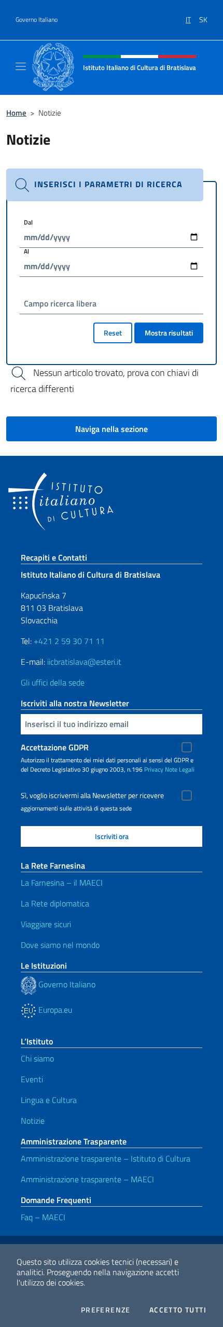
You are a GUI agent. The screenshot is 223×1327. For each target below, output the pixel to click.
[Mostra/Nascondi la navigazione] (21, 66)
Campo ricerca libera (60, 303)
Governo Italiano (37, 19)
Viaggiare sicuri (46, 924)
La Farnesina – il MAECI (62, 882)
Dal (28, 222)
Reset (113, 332)
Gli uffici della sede (53, 682)
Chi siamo (37, 1058)
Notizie (33, 1120)
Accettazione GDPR (55, 747)
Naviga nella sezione (111, 429)
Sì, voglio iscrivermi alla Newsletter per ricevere (92, 795)
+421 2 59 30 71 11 (68, 641)
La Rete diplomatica (55, 903)
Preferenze (106, 1310)
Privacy (153, 769)
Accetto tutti (177, 1310)
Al (26, 251)
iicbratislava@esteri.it (84, 661)
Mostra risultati (169, 332)
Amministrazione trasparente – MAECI (87, 1179)
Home (16, 113)
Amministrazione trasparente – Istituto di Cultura (105, 1158)
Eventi (32, 1079)
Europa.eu (54, 1009)
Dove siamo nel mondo (60, 945)
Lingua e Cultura (49, 1100)
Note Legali (179, 769)
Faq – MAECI (43, 1217)
